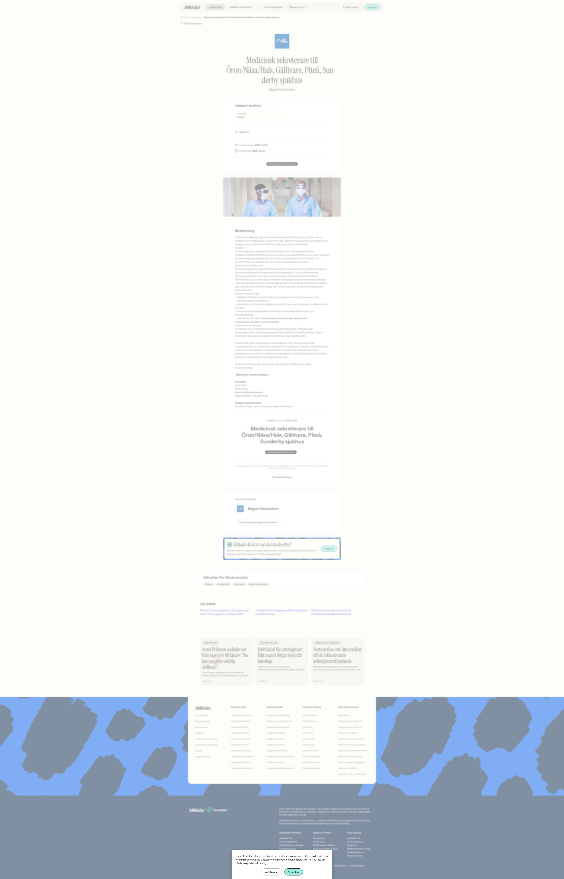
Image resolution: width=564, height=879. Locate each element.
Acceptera (293, 871)
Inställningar (271, 871)
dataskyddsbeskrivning (253, 863)
